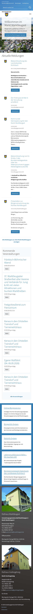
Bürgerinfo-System (11, 424)
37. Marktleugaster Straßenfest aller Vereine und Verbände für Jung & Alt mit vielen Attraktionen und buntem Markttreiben (16, 284)
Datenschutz (4, 609)
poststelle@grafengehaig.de (15, 590)
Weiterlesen (15, 90)
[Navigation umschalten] (30, 13)
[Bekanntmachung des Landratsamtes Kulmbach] (5, 61)
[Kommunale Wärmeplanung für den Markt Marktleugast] (5, 119)
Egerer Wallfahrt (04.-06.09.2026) (12, 362)
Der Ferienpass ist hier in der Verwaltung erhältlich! (19, 100)
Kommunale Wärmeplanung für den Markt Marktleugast (19, 121)
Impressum (4, 607)
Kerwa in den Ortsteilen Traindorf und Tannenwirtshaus (16, 324)
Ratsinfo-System (10, 438)
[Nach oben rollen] (29, 610)
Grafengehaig (25, 3)
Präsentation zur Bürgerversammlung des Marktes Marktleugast (20, 203)
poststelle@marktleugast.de (15, 532)
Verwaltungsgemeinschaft (8, 3)
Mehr (6, 269)
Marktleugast (18, 3)
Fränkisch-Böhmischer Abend (15, 261)
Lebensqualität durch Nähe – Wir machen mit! (15, 455)
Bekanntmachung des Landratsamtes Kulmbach (19, 63)
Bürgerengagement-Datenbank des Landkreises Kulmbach (16, 472)
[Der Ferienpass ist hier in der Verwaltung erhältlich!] (5, 98)
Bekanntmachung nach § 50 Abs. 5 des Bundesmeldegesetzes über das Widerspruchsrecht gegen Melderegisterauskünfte (20, 161)
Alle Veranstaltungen (16, 396)
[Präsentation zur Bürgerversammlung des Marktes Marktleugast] (5, 201)
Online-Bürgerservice (12, 408)
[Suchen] (30, 7)
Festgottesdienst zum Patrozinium (15, 306)
